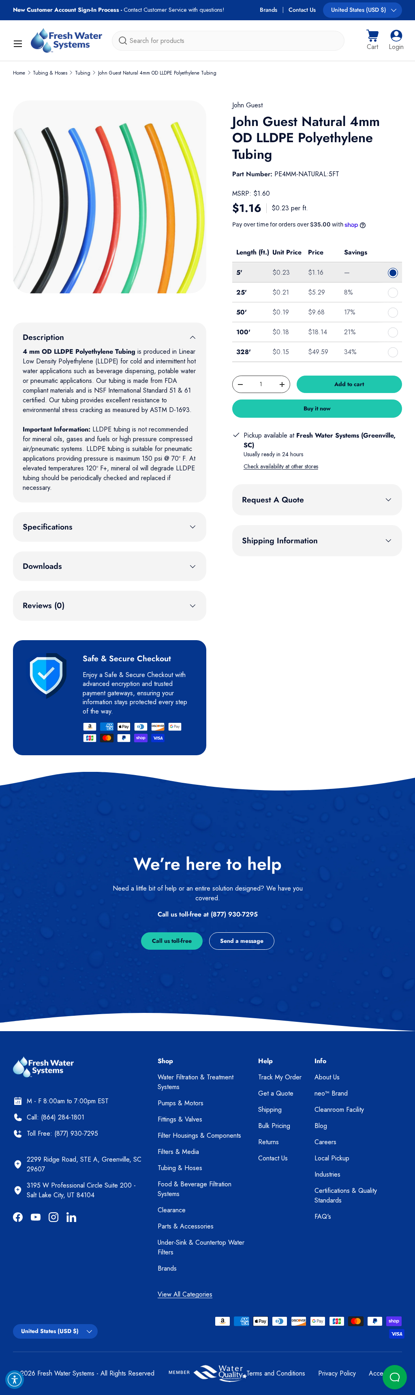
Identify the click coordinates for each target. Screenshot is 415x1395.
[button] (372, 40)
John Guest (247, 105)
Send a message (241, 941)
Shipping (270, 1109)
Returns (268, 1142)
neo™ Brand (331, 1093)
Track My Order (280, 1077)
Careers (325, 1142)
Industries (327, 1174)
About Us (327, 1077)
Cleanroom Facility (339, 1109)
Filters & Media (178, 1151)
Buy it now (317, 408)
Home (19, 73)
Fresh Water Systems (65, 1373)
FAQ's (322, 1216)
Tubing (82, 73)
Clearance (172, 1210)
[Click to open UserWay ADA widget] (14, 1379)
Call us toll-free (172, 941)
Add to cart (349, 384)
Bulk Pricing (274, 1125)
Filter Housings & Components (199, 1135)
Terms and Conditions (275, 1373)
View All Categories (185, 1294)
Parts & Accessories (186, 1226)
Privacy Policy (337, 1373)
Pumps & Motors (180, 1103)
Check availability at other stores (281, 466)
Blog (320, 1125)
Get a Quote (275, 1093)
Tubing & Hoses (50, 73)
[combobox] (228, 41)
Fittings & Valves (180, 1119)
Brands (268, 10)
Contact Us (302, 10)
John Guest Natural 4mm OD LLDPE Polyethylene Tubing (157, 73)
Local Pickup (331, 1158)
